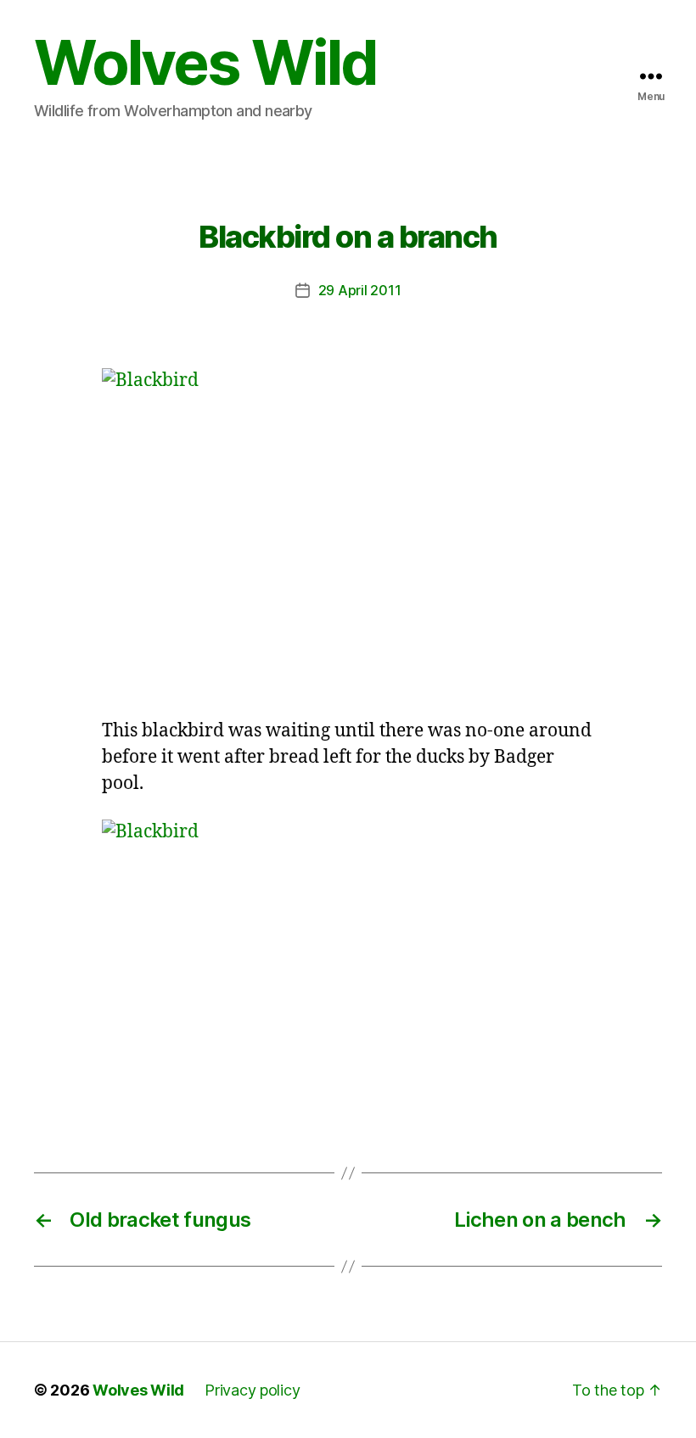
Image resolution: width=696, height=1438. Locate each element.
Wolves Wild (205, 62)
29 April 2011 (359, 290)
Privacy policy (252, 1390)
